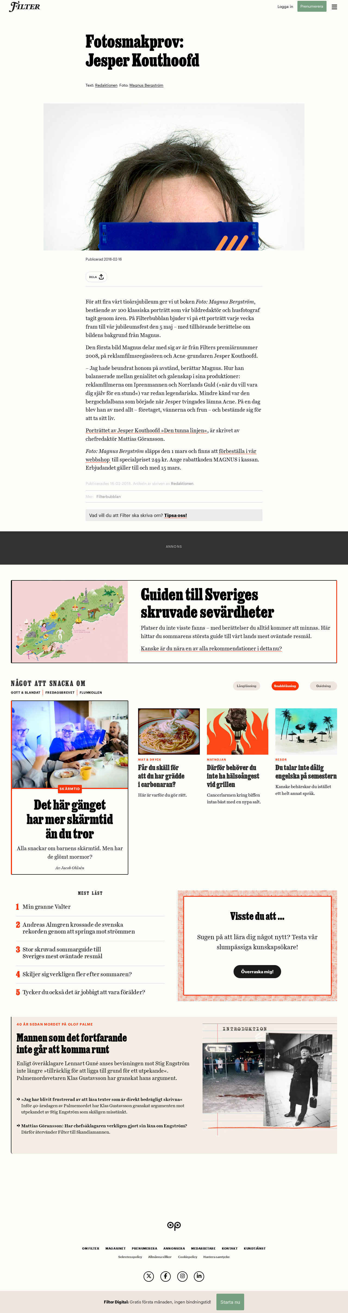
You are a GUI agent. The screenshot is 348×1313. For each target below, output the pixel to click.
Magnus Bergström (146, 85)
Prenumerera (311, 6)
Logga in (285, 6)
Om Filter (90, 1248)
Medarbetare (203, 1248)
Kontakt (230, 1248)
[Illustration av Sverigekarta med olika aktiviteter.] (70, 621)
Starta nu (230, 1302)
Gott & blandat (25, 692)
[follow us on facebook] (165, 1276)
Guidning (323, 686)
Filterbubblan (109, 496)
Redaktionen (106, 85)
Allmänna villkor (160, 1257)
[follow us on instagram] (182, 1276)
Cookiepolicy (187, 1257)
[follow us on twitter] (149, 1276)
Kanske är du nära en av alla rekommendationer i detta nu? (211, 648)
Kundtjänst (255, 1248)
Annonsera (174, 1248)
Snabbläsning (285, 686)
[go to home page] (25, 6)
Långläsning (246, 686)
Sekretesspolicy (130, 1257)
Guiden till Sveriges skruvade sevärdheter (207, 603)
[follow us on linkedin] (199, 1276)
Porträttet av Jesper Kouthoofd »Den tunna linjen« (146, 430)
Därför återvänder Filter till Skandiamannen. (104, 1129)
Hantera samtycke (216, 1257)
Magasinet (115, 1248)
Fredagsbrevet (60, 692)
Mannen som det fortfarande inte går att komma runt (72, 1043)
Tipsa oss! (175, 515)
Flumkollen (91, 692)
